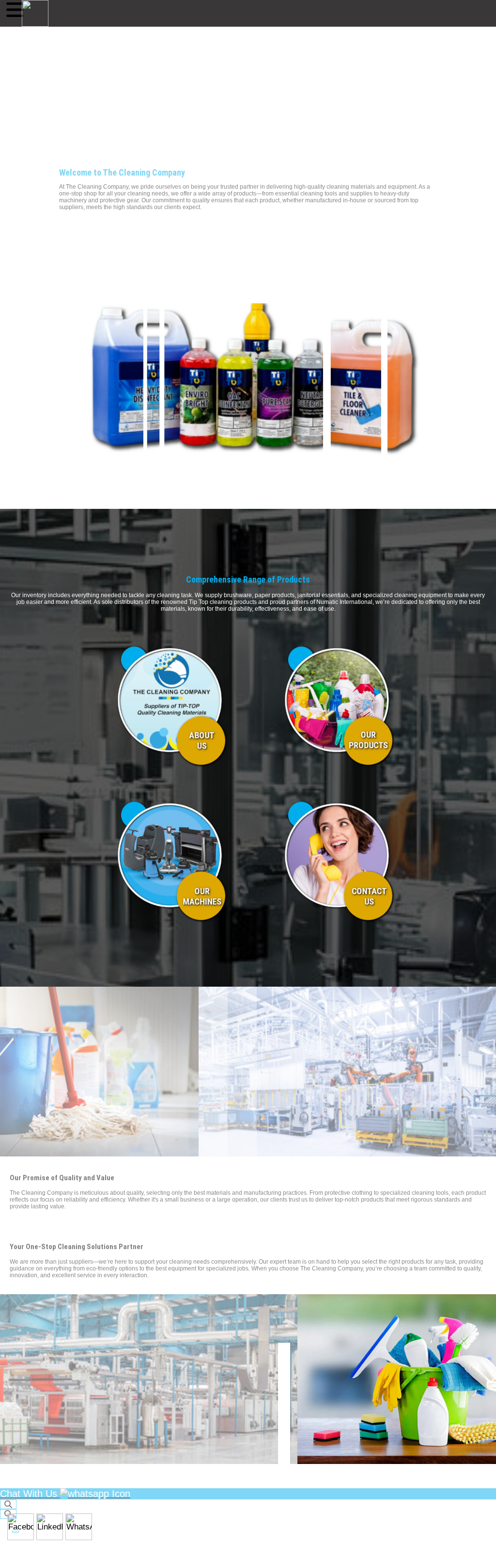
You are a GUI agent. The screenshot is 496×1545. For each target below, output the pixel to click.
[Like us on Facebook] (20, 1526)
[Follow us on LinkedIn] (49, 1526)
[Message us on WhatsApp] (78, 1526)
